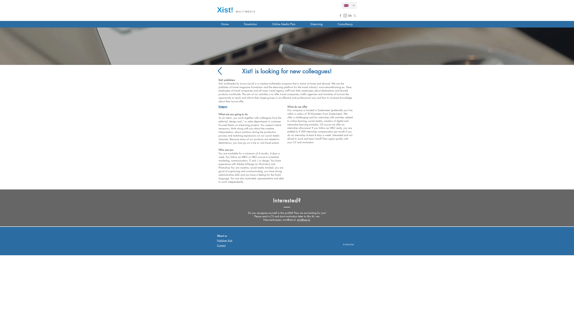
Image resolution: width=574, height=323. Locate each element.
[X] (355, 15)
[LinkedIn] (350, 15)
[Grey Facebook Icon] (340, 15)
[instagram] (345, 15)
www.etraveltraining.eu (332, 87)
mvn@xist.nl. (303, 219)
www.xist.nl (247, 83)
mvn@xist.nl (289, 219)
